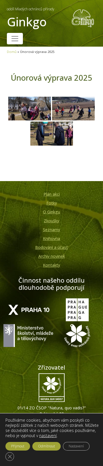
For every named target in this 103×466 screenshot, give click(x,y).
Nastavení (76, 446)
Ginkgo (30, 18)
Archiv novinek (51, 256)
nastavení (48, 435)
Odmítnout (46, 446)
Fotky (51, 203)
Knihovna (51, 238)
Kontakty (51, 265)
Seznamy (51, 229)
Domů (12, 51)
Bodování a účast (51, 247)
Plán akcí (51, 194)
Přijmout (17, 446)
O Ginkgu (51, 212)
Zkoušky (51, 220)
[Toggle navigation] (15, 38)
